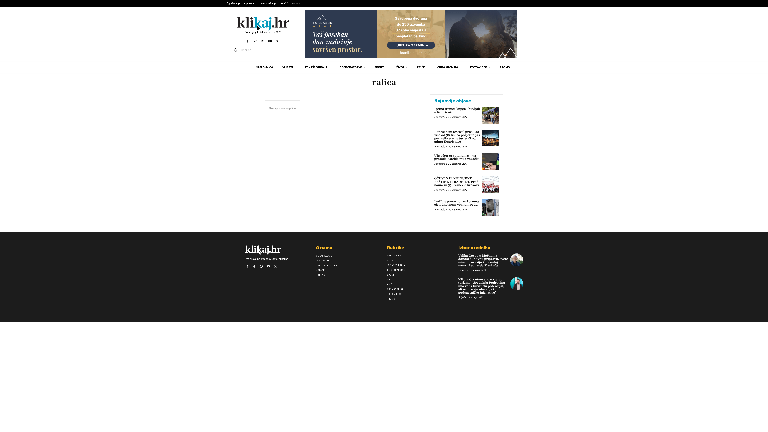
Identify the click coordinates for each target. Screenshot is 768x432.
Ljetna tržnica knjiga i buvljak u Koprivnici (457, 110)
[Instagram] (262, 41)
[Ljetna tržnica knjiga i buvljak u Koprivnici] (490, 115)
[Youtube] (270, 41)
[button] (266, 50)
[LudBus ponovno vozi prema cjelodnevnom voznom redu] (490, 207)
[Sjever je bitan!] (263, 23)
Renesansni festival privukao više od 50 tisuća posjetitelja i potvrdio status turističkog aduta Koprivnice (457, 137)
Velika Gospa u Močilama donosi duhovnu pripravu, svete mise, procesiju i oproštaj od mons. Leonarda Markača (483, 261)
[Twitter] (277, 41)
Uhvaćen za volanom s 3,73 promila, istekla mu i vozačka (456, 157)
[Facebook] (247, 41)
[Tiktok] (255, 41)
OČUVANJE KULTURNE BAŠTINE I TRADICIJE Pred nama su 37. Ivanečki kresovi (456, 182)
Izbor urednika (474, 247)
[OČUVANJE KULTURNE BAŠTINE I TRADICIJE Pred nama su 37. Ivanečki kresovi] (490, 184)
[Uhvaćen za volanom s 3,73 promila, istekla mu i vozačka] (490, 161)
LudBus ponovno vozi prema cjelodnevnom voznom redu (456, 203)
